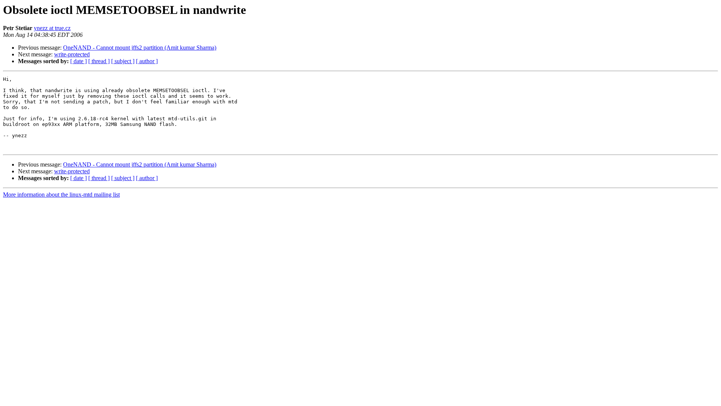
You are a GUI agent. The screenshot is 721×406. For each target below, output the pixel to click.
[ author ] (147, 61)
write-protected (72, 54)
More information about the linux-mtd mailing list (61, 194)
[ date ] (78, 61)
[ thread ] (99, 61)
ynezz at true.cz (52, 28)
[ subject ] (122, 61)
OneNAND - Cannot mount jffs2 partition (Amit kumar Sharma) (139, 47)
